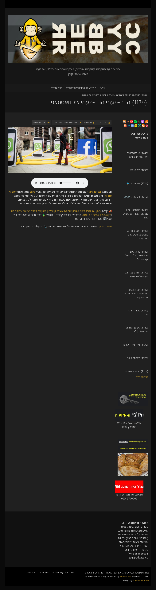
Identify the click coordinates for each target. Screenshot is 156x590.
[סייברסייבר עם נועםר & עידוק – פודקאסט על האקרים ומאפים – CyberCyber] (78, 17)
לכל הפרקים (142, 377)
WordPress (125, 576)
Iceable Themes (141, 580)
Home (144, 95)
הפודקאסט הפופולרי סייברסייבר (81, 88)
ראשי (102, 88)
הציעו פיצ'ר (94, 192)
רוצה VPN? (56, 88)
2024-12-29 (101, 122)
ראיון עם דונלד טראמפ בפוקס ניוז (28, 211)
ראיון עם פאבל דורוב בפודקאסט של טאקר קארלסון (74, 211)
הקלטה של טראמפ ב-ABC (96, 215)
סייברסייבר (88, 122)
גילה (32, 192)
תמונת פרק (105, 226)
